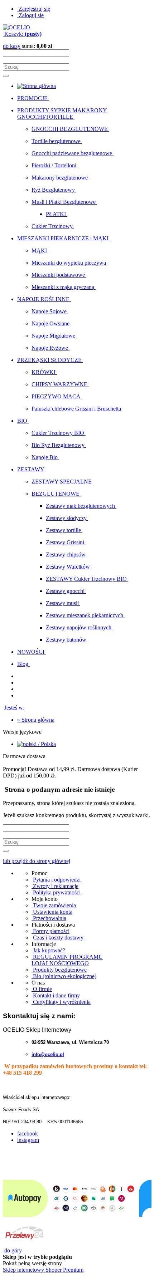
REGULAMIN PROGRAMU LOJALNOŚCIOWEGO (67, 960)
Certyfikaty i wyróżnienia (61, 1002)
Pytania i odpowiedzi (56, 880)
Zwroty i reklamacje (55, 886)
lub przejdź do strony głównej (36, 861)
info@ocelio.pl (48, 1054)
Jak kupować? (48, 950)
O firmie (42, 989)
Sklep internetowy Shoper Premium (43, 1270)
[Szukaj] (6, 76)
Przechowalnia (49, 918)
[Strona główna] (16, 27)
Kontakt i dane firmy (56, 995)
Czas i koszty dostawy (57, 937)
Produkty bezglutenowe (59, 970)
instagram (28, 1140)
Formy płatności (50, 931)
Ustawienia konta (52, 912)
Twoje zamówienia (54, 905)
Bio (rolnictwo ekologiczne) (64, 976)
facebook (27, 1133)
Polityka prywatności (56, 892)
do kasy (11, 46)
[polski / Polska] (36, 744)
